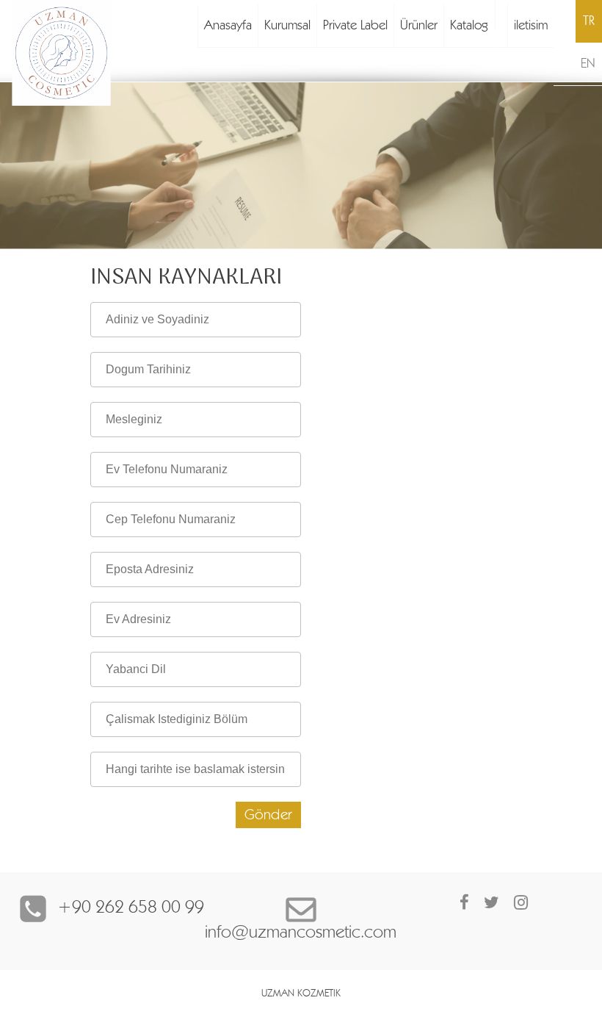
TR (589, 21)
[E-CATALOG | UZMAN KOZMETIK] (501, 14)
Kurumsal (287, 25)
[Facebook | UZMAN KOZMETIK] (464, 903)
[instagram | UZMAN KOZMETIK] (521, 903)
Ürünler (419, 25)
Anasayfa (228, 25)
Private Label (355, 25)
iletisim (531, 25)
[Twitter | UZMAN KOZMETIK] (491, 903)
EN (588, 64)
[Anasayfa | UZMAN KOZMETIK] (94, 53)
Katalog (469, 25)
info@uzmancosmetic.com (300, 932)
